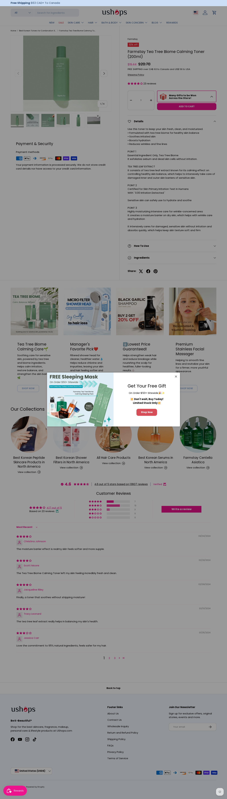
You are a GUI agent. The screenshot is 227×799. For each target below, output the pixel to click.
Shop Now (147, 412)
